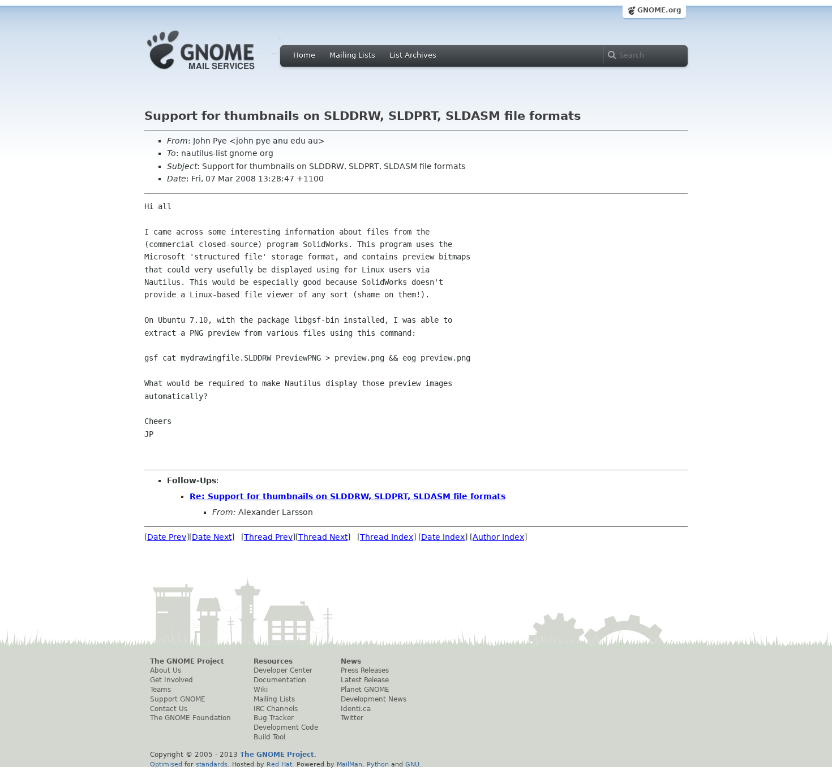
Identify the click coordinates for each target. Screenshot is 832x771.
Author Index (498, 537)
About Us (165, 670)
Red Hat (279, 764)
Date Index (443, 537)
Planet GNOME (365, 690)
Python (378, 764)
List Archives (412, 55)
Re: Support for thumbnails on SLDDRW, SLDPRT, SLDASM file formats (347, 496)
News (351, 661)
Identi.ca (356, 709)
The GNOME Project (187, 661)
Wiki (261, 690)
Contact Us (168, 709)
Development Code (286, 727)
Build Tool (269, 737)
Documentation (280, 680)
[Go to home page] (218, 72)
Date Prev (166, 537)
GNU (412, 764)
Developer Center (283, 670)
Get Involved (171, 680)
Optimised (166, 764)
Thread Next (323, 537)
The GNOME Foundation (190, 718)
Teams (160, 690)
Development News (373, 699)
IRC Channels (276, 709)
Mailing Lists (352, 55)
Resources (273, 661)
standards (212, 764)
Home (304, 55)
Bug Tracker (274, 718)
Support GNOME (177, 699)
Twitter (352, 718)
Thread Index (386, 537)
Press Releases (365, 670)
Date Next (211, 537)
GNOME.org (659, 10)
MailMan (349, 764)
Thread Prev (268, 537)
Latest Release (365, 680)
